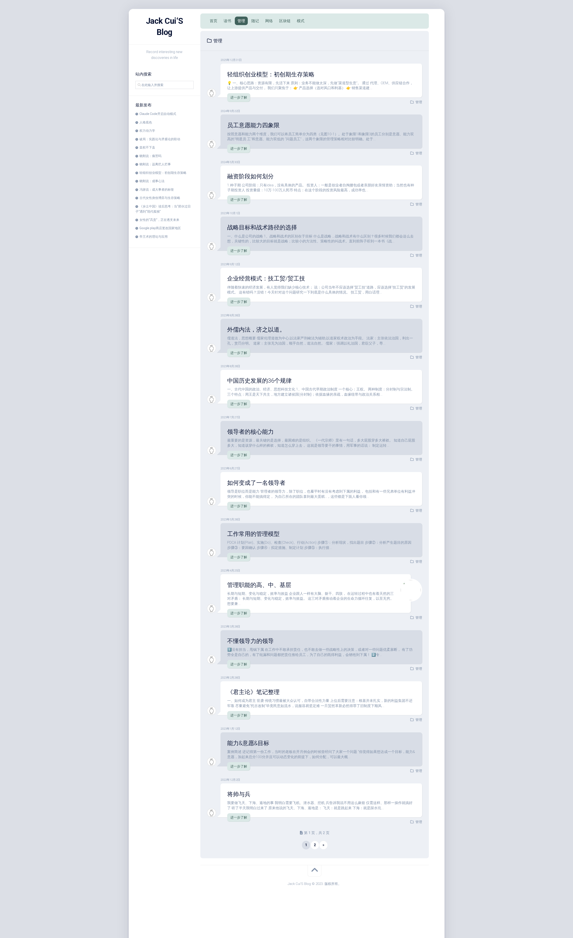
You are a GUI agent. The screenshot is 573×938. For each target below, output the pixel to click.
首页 (213, 21)
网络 (269, 21)
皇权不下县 (147, 147)
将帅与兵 (238, 794)
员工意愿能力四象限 (253, 125)
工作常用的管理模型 (253, 533)
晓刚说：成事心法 (152, 181)
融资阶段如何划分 (250, 176)
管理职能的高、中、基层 (259, 585)
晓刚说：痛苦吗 (150, 156)
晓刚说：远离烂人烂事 (155, 164)
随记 (255, 21)
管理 (241, 21)
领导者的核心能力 (250, 431)
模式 (300, 21)
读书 (227, 21)
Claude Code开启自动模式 (157, 114)
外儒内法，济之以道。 (256, 329)
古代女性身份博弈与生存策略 (159, 198)
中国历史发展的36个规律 (259, 380)
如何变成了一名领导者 (256, 482)
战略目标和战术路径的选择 (262, 227)
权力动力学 (147, 130)
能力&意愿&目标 (248, 743)
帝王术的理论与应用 (153, 236)
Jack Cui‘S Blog (164, 26)
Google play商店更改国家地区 (160, 228)
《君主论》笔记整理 (253, 692)
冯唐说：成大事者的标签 (156, 189)
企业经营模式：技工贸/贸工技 (266, 278)
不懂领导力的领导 (250, 641)
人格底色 (145, 122)
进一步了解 (238, 97)
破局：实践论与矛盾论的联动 (159, 139)
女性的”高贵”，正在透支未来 (159, 220)
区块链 (285, 21)
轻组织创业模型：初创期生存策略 (162, 173)
